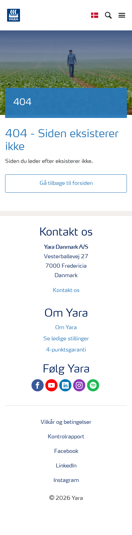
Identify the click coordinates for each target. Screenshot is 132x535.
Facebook (66, 451)
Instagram (66, 480)
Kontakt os (66, 290)
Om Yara (66, 328)
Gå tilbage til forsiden (66, 183)
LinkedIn (66, 466)
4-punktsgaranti (66, 350)
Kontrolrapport (66, 437)
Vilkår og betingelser (66, 422)
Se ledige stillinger (66, 339)
